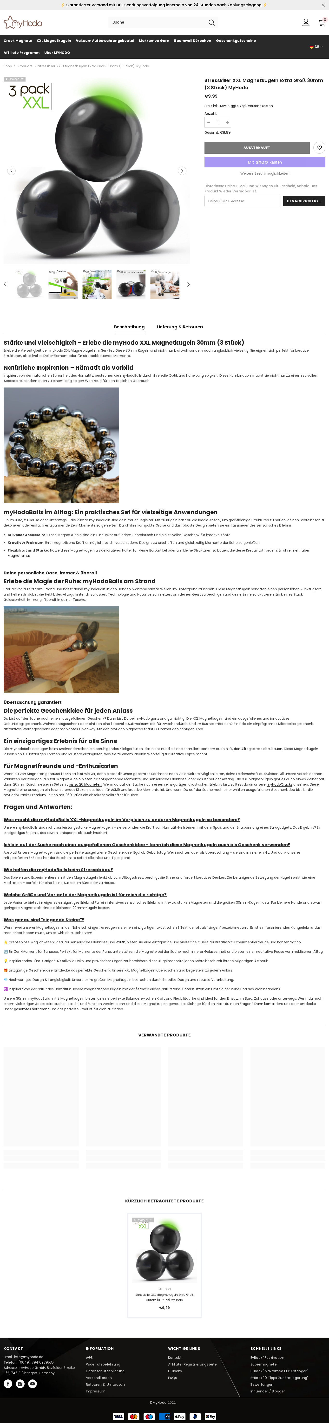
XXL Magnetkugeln (65, 779)
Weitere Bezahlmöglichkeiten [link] (265, 173)
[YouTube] (32, 1383)
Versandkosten (260, 105)
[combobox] (156, 22)
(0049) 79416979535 (36, 1362)
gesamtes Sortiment (31, 1009)
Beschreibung (129, 327)
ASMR (120, 942)
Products (25, 66)
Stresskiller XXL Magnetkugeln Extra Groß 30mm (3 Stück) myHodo (164, 1297)
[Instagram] (20, 1383)
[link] (41, 1158)
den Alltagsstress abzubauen (258, 748)
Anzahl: (210, 113)
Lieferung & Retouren (180, 327)
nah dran (323, 5)
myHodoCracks (279, 784)
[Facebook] (8, 1383)
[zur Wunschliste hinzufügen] (319, 148)
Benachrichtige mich (306, 201)
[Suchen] (163, 22)
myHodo (164, 1289)
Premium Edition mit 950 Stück (56, 795)
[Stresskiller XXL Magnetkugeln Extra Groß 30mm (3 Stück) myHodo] (164, 1250)
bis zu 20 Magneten (85, 784)
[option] (97, 171)
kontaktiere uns (277, 1003)
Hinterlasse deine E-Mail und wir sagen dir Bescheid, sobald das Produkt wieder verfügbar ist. (260, 189)
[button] (11, 170)
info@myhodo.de (28, 1356)
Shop (8, 66)
